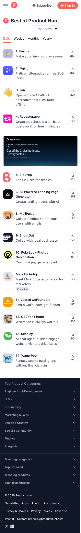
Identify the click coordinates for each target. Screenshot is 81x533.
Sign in (69, 5)
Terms (55, 503)
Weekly (19, 38)
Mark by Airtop (27, 274)
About (35, 503)
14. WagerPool (27, 355)
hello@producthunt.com (48, 518)
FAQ (45, 503)
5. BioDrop (24, 175)
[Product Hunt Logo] (14, 5)
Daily (7, 38)
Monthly (34, 38)
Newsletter (12, 503)
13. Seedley (24, 334)
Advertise (61, 511)
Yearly (47, 38)
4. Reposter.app (28, 116)
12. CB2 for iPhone (30, 317)
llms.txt (9, 518)
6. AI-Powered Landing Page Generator (37, 194)
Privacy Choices (41, 511)
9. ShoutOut (25, 235)
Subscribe (44, 5)
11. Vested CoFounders (33, 300)
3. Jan (20, 90)
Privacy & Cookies (16, 511)
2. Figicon (23, 68)
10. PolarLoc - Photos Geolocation (32, 254)
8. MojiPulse (25, 214)
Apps (25, 503)
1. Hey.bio (23, 51)
